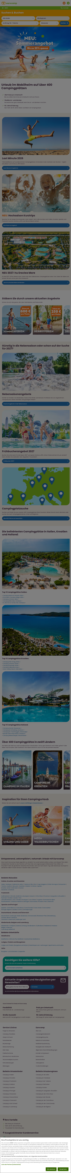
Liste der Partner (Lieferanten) (11, 1164)
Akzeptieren (63, 1169)
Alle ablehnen (51, 1169)
